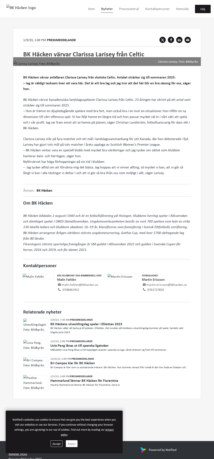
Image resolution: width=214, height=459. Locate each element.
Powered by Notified (162, 449)
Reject (71, 444)
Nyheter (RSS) (18, 453)
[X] (162, 40)
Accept (56, 444)
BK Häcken (44, 190)
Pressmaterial (129, 8)
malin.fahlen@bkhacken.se (80, 284)
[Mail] (188, 40)
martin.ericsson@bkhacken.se (166, 284)
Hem (91, 8)
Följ (202, 9)
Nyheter (107, 8)
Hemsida (182, 8)
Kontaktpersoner (157, 8)
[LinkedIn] (179, 40)
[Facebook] (171, 40)
